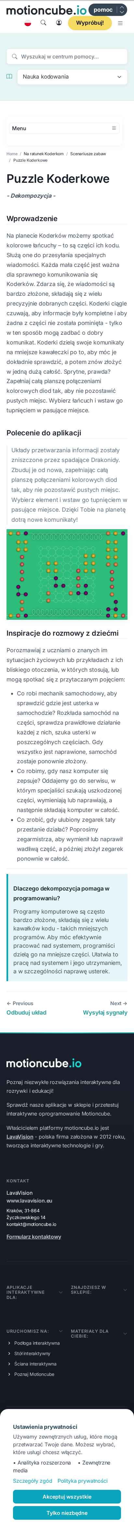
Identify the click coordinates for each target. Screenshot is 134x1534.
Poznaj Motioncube (34, 1374)
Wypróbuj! (90, 22)
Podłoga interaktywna (37, 1343)
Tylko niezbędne (67, 1513)
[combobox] (72, 77)
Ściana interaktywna (35, 1363)
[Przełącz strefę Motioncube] (121, 10)
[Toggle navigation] (120, 23)
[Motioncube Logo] (44, 1062)
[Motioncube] (47, 10)
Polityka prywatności (83, 1481)
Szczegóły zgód (32, 1481)
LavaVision (20, 1136)
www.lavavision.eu (29, 1200)
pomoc (103, 9)
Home (12, 153)
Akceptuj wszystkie (67, 1496)
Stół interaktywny (32, 1353)
